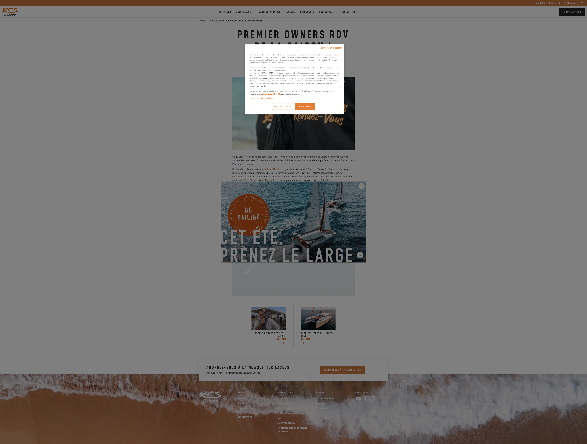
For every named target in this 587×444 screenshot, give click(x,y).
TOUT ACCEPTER (305, 106)
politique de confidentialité (271, 94)
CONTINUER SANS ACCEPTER (331, 48)
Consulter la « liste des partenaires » (262, 98)
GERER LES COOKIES (282, 106)
